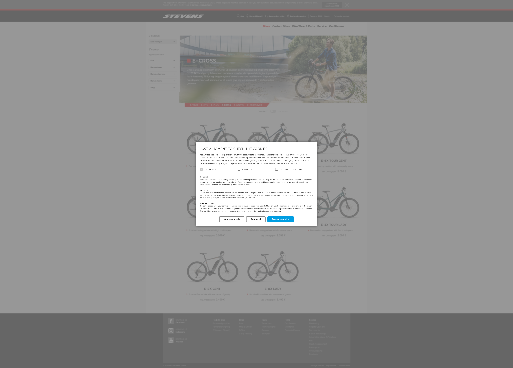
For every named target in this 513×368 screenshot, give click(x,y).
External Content (291, 170)
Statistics (248, 170)
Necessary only (232, 219)
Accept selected (280, 219)
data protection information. (288, 163)
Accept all (256, 219)
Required (210, 170)
